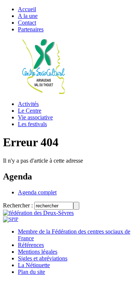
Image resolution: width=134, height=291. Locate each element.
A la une (28, 16)
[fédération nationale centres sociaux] (10, 219)
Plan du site (31, 272)
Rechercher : (18, 205)
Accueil (27, 9)
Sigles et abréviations (42, 258)
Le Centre (29, 110)
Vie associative (35, 117)
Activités (28, 104)
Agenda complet (37, 192)
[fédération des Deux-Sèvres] (38, 213)
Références (31, 245)
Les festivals (32, 124)
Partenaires (31, 29)
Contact (27, 22)
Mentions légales (37, 251)
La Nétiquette (34, 265)
